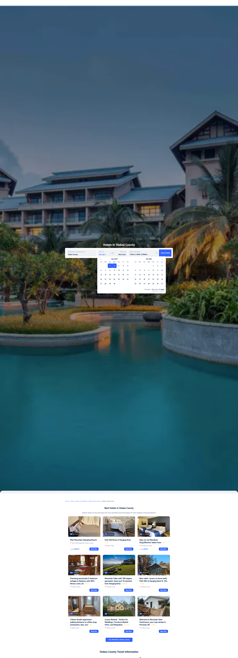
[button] (195, 3)
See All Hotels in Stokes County (119, 640)
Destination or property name (76, 252)
